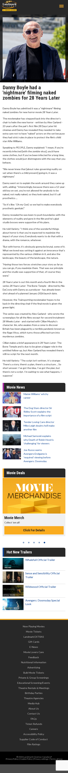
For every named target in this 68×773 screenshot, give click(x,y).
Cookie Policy (26, 759)
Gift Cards (33, 641)
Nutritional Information (33, 662)
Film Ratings (33, 744)
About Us (33, 708)
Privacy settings (41, 759)
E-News (33, 646)
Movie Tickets (33, 631)
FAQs (34, 718)
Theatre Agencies (34, 698)
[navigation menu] (61, 6)
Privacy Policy (12, 759)
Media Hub (34, 703)
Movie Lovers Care (34, 652)
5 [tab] (44, 542)
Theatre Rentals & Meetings (33, 688)
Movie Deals (16, 473)
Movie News (16, 387)
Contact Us (33, 713)
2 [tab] (29, 542)
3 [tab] (34, 542)
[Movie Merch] (34, 496)
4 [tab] (39, 542)
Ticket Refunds (33, 723)
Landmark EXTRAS (34, 636)
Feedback (33, 657)
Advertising (33, 667)
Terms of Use (56, 759)
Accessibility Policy (33, 734)
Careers (33, 728)
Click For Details (34, 530)
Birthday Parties (34, 693)
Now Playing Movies (34, 626)
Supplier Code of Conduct (34, 739)
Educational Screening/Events (33, 682)
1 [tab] (23, 542)
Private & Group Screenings (33, 677)
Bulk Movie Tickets (33, 672)
